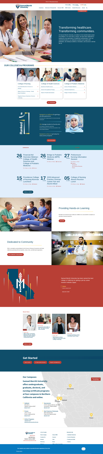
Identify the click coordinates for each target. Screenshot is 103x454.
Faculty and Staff (71, 439)
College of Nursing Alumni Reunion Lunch (78, 179)
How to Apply (28, 362)
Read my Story (66, 291)
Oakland (73, 163)
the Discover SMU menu (63, 7)
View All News (27, 344)
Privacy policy (19, 451)
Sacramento (74, 164)
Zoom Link (59, 161)
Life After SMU (51, 140)
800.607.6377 (27, 407)
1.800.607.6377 (27, 420)
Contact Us (82, 11)
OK (83, 448)
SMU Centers (68, 7)
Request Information (55, 362)
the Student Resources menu (80, 7)
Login (83, 4)
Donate (42, 439)
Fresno (73, 167)
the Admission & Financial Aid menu (56, 7)
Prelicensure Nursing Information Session (79, 157)
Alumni (83, 7)
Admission (26, 147)
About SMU (55, 434)
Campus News (55, 333)
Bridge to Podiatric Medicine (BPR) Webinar (54, 157)
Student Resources (76, 7)
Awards (24, 329)
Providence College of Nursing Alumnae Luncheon (31, 179)
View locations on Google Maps (96, 379)
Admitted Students (71, 434)
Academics (41, 7)
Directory (42, 441)
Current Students (71, 437)
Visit (53, 439)
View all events (28, 192)
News (53, 441)
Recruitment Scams (54, 1)
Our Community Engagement (15, 254)
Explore (62, 220)
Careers (54, 437)
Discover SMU (61, 7)
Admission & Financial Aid (50, 7)
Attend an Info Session (40, 362)
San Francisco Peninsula (77, 166)
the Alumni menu (85, 7)
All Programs (51, 102)
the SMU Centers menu (71, 7)
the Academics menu (43, 7)
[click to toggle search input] (86, 8)
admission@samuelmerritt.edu (31, 422)
